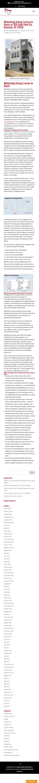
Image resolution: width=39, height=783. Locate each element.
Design (6, 719)
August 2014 (7, 692)
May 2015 (7, 684)
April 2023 (7, 595)
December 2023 (8, 573)
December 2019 (8, 628)
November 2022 (8, 606)
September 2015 (9, 673)
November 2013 (8, 695)
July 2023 (6, 586)
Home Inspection (9, 730)
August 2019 (7, 636)
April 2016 (7, 661)
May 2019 (7, 642)
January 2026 (8, 514)
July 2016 (6, 656)
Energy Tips (7, 724)
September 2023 (9, 581)
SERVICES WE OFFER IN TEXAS (13, 496)
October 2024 (8, 545)
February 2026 (8, 511)
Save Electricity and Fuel (11, 749)
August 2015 (7, 675)
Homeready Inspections (24, 767)
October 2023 (8, 578)
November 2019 (8, 631)
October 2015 (8, 670)
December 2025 (8, 517)
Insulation (7, 736)
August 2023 (7, 584)
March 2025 (7, 531)
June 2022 (7, 614)
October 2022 (8, 609)
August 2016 (7, 653)
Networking (7, 744)
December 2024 (8, 539)
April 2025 (7, 528)
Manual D (7, 738)
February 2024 (8, 567)
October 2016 (8, 650)
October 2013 (8, 698)
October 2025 (8, 520)
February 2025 (8, 534)
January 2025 (8, 536)
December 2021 (8, 617)
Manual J (6, 741)
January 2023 (8, 600)
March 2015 (7, 689)
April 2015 (7, 686)
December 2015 (8, 664)
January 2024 (8, 570)
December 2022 (8, 603)
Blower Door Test (9, 716)
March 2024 (7, 564)
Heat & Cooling (8, 727)
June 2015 (7, 681)
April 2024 (7, 561)
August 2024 (7, 550)
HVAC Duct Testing (14, 32)
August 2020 (7, 623)
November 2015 (8, 667)
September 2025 (9, 522)
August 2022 (7, 611)
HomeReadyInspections (13, 30)
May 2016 (7, 659)
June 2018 (7, 645)
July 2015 (6, 678)
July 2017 (6, 648)
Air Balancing (8, 713)
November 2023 (8, 575)
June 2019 (7, 639)
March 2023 (7, 598)
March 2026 (7, 509)
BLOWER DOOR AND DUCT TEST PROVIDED (17, 485)
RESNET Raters (8, 747)
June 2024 (7, 556)
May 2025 (7, 525)
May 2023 (7, 592)
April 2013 (7, 706)
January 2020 (8, 625)
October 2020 (8, 620)
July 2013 (6, 700)
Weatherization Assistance (11, 755)
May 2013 (7, 703)
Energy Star (7, 722)
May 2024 (7, 559)
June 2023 (7, 589)
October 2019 (8, 634)
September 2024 (9, 548)
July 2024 (6, 553)
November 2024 (8, 542)
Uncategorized (8, 752)
